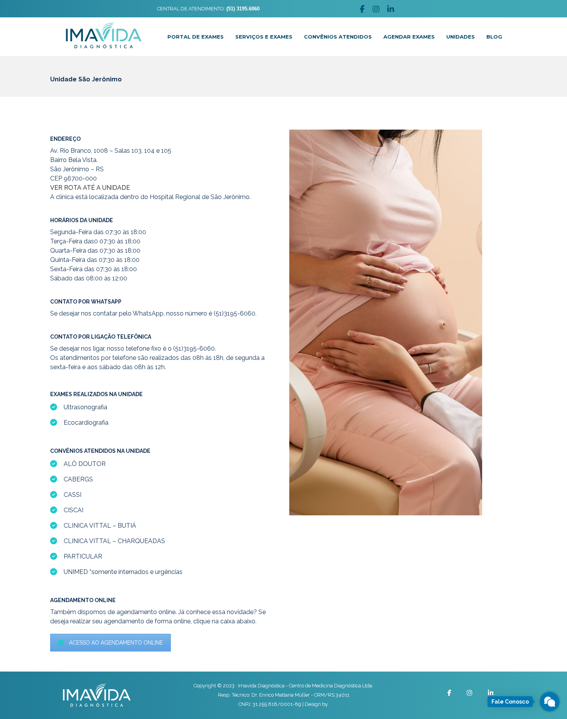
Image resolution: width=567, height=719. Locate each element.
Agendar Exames (409, 37)
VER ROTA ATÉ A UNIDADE (90, 187)
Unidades (460, 37)
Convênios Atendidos (338, 37)
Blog (494, 37)
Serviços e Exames (263, 37)
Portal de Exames (195, 37)
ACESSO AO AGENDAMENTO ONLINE (116, 643)
